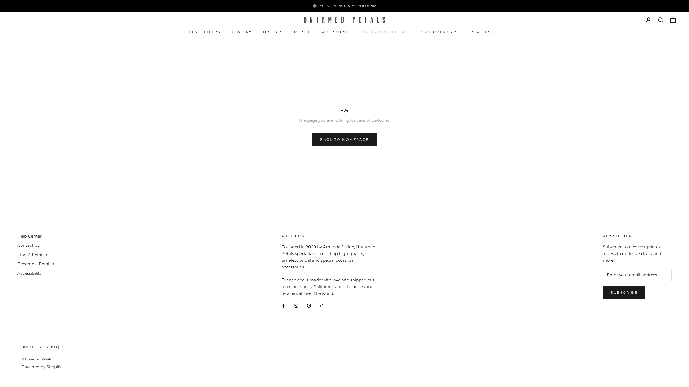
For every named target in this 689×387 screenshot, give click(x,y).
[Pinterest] (309, 305)
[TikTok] (321, 305)
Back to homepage (344, 139)
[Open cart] (673, 20)
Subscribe (624, 292)
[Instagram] (296, 305)
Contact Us (28, 245)
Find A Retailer (32, 254)
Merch (302, 32)
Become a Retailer (35, 263)
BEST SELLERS (204, 32)
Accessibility (29, 273)
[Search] (661, 20)
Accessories (336, 32)
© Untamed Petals (36, 359)
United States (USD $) (41, 347)
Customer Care (440, 32)
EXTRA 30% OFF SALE (386, 32)
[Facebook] (284, 305)
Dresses (273, 32)
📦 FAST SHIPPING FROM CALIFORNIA (345, 6)
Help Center (29, 236)
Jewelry (241, 32)
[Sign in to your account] (648, 19)
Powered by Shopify (41, 366)
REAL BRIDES (485, 32)
